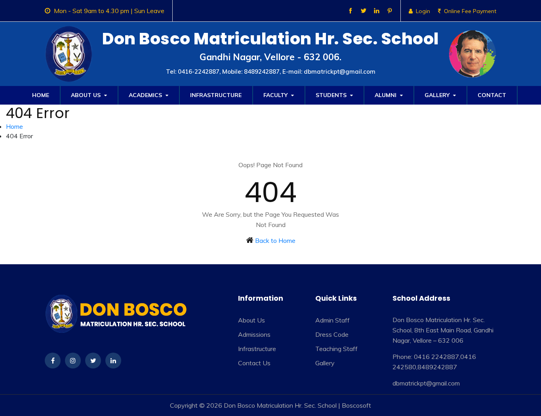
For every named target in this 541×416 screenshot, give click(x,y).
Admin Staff (332, 320)
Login (423, 11)
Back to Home (275, 240)
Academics (146, 95)
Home (40, 95)
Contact (492, 95)
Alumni (386, 95)
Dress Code (332, 334)
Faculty (276, 95)
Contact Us (254, 363)
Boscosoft (356, 405)
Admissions (254, 334)
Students (332, 95)
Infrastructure (216, 95)
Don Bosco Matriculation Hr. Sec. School (280, 405)
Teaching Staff (336, 349)
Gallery (438, 95)
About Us (86, 95)
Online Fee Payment (470, 11)
